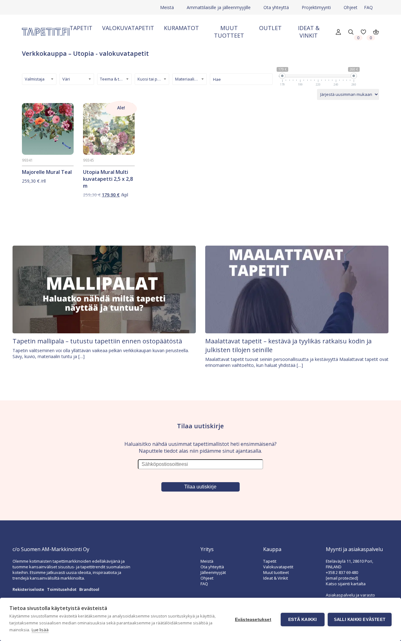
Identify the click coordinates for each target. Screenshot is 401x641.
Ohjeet (350, 7)
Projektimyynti (316, 7)
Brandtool (89, 589)
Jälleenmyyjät (213, 572)
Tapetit (81, 28)
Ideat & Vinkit (309, 31)
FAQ (368, 7)
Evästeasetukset (253, 619)
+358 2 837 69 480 (342, 572)
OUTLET (270, 28)
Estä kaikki (302, 619)
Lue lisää (40, 630)
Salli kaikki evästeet (359, 619)
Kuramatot (181, 28)
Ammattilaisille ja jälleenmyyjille (219, 7)
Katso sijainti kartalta (346, 583)
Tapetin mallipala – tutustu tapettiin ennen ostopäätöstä (97, 341)
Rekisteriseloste (28, 589)
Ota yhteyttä (276, 7)
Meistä (167, 7)
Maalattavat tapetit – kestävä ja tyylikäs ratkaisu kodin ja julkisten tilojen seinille (288, 345)
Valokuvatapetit (128, 28)
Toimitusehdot (61, 589)
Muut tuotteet (229, 31)
